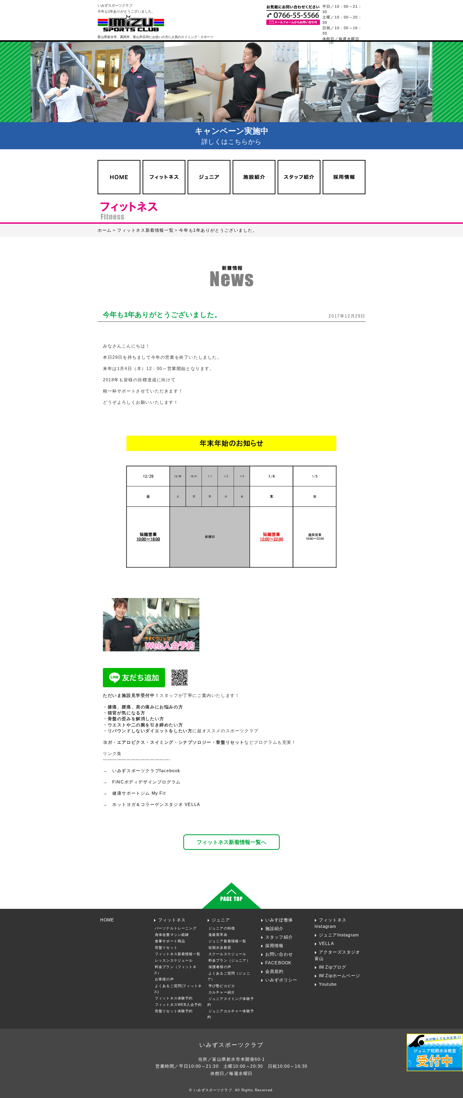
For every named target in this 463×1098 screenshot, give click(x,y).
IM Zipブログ (332, 967)
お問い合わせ (279, 954)
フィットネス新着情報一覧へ (231, 842)
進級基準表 (217, 935)
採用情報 (274, 945)
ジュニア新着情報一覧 (227, 941)
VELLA (326, 943)
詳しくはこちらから (231, 135)
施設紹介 (274, 928)
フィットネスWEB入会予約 (178, 1005)
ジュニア (221, 919)
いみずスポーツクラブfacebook (146, 770)
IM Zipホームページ (339, 975)
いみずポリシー (281, 979)
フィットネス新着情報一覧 (177, 954)
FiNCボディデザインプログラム (146, 782)
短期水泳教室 (219, 948)
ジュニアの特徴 (221, 928)
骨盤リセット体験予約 (174, 1011)
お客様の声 (164, 979)
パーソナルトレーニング (176, 928)
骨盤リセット (166, 948)
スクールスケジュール (227, 954)
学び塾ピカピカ (221, 986)
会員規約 (274, 971)
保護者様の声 (219, 967)
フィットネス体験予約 (174, 998)
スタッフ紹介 (279, 937)
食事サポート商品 (170, 941)
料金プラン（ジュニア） (229, 960)
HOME (107, 919)
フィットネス (172, 919)
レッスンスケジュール (174, 960)
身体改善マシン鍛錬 (172, 935)
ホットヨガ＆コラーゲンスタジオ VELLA (156, 804)
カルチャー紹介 (221, 992)
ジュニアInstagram (339, 934)
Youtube (328, 984)
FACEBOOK (278, 962)
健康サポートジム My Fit (139, 793)
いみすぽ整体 (279, 919)
